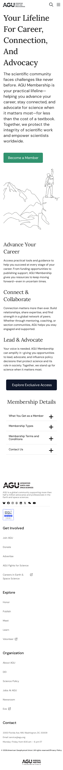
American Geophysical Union (20, 750)
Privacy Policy (56, 750)
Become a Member (23, 157)
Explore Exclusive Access (32, 385)
